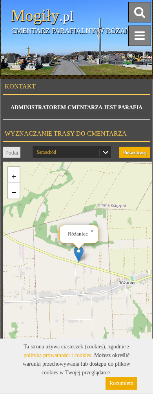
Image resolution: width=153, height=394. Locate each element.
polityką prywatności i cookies (57, 355)
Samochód (46, 152)
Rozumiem (121, 383)
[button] (79, 254)
